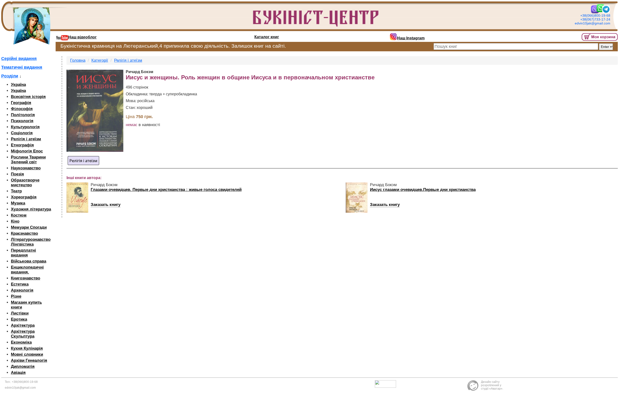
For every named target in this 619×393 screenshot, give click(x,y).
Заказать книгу (105, 204)
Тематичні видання (21, 67)
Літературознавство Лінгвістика (31, 242)
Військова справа (28, 261)
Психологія (22, 121)
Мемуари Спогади (29, 227)
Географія (21, 102)
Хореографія (24, 197)
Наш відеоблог (82, 37)
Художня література (31, 209)
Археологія (22, 290)
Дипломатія (23, 366)
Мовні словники (27, 354)
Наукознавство (26, 168)
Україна (18, 84)
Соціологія (22, 133)
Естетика (20, 284)
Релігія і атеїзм (26, 139)
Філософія (22, 108)
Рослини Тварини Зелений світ (28, 159)
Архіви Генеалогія (29, 360)
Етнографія (22, 145)
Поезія (17, 174)
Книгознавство (25, 278)
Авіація (18, 372)
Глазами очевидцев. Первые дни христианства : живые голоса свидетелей (166, 189)
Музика (18, 203)
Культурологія (25, 127)
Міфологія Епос (27, 151)
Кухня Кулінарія (27, 348)
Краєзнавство (24, 233)
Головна (77, 60)
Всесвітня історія (28, 96)
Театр (16, 191)
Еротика (19, 319)
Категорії (99, 60)
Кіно (15, 221)
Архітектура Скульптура (23, 334)
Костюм (19, 215)
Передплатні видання (23, 252)
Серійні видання (19, 58)
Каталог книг (266, 37)
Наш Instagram (411, 38)
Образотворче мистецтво (25, 182)
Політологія (23, 115)
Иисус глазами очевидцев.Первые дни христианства (423, 189)
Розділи (9, 76)
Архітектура (23, 325)
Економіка (21, 342)
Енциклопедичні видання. (27, 269)
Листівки (20, 313)
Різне (16, 296)
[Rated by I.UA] (386, 383)
